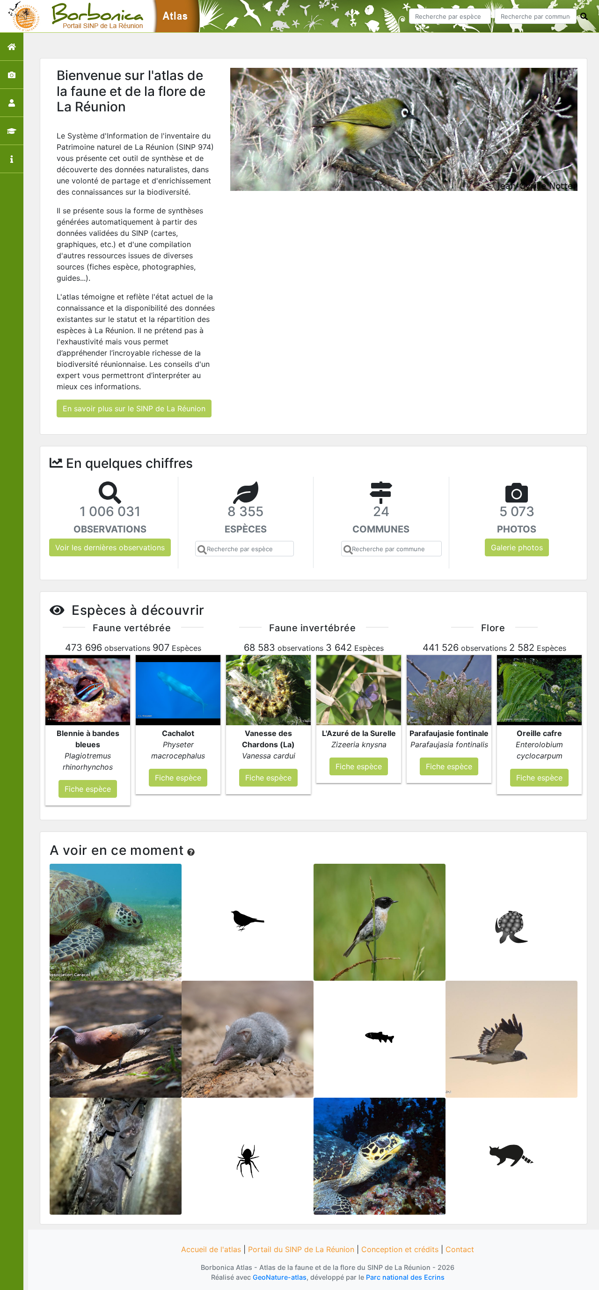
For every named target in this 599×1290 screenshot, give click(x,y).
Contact (460, 1249)
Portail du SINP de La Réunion (301, 1249)
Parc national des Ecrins (405, 1277)
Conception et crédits (399, 1249)
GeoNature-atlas (280, 1277)
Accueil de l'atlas (211, 1249)
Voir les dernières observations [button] (110, 547)
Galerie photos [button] (517, 547)
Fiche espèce (116, 919)
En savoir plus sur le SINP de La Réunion (134, 408)
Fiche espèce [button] (88, 789)
